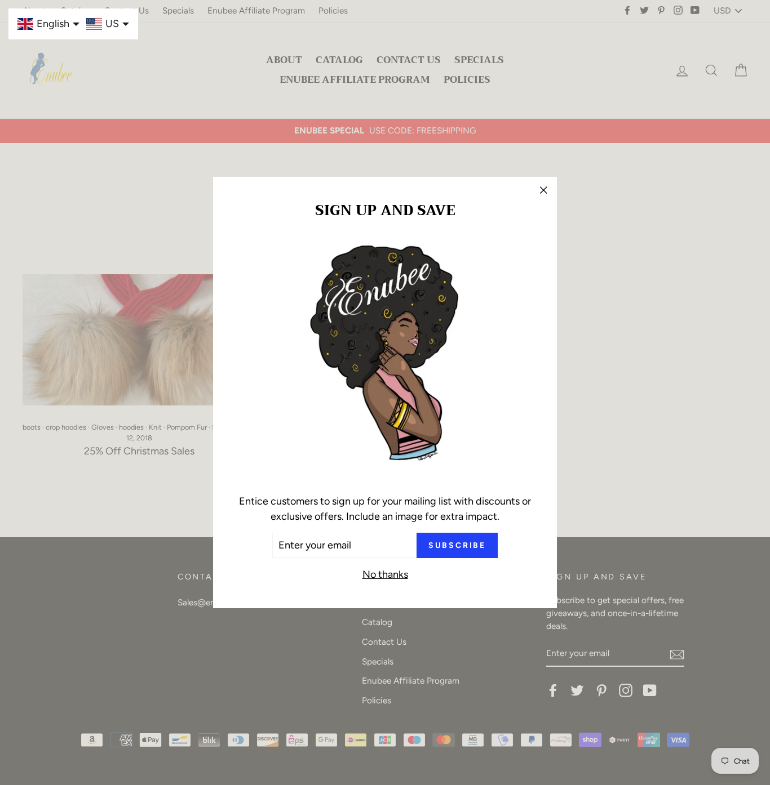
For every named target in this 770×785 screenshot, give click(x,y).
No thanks (385, 574)
